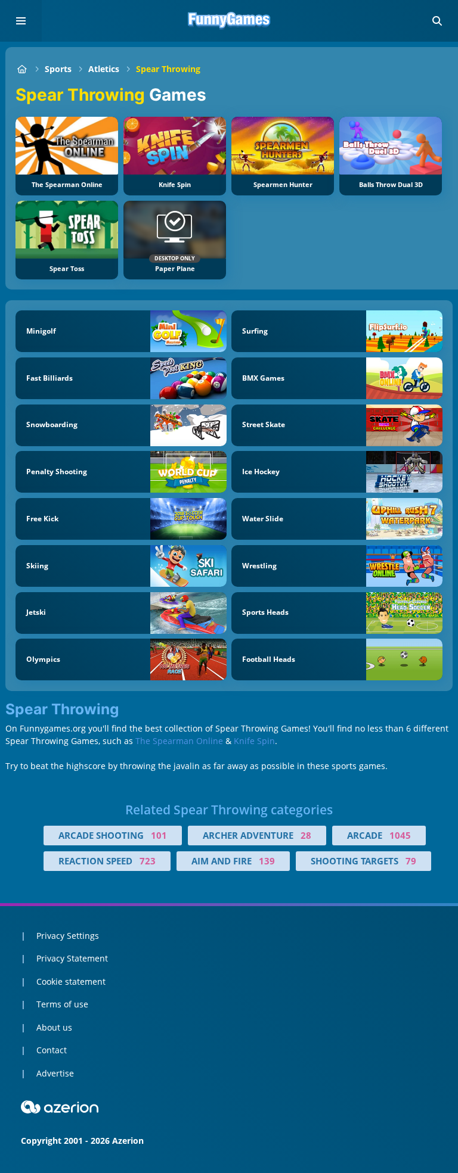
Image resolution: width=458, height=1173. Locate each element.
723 (148, 861)
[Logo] (229, 21)
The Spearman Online (179, 740)
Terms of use (62, 1004)
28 (306, 835)
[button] (437, 21)
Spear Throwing (168, 68)
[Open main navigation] (21, 21)
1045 (400, 835)
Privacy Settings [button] (67, 935)
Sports (58, 68)
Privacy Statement (72, 958)
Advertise (55, 1073)
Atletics (103, 68)
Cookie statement (71, 981)
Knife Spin (254, 740)
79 (411, 861)
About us (54, 1027)
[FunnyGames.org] (22, 69)
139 (267, 861)
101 (159, 835)
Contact (51, 1050)
